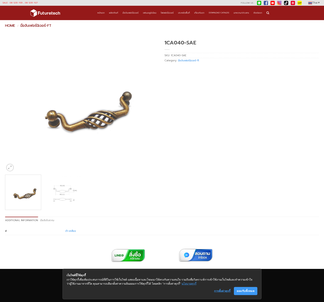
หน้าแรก (101, 12)
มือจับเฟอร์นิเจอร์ (131, 12)
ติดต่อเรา (257, 12)
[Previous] (12, 105)
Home (10, 25)
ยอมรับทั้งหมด (245, 291)
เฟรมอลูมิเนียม (149, 12)
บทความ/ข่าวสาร (241, 12)
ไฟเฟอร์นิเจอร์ (167, 12)
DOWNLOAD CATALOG (219, 12)
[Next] (152, 105)
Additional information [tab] (21, 220)
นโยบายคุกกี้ (189, 283)
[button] (267, 13)
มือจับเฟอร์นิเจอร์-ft (35, 25)
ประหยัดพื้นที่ (184, 12)
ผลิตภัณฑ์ (113, 12)
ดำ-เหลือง (70, 231)
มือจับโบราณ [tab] (47, 220)
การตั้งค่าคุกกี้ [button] (222, 291)
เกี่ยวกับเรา (199, 12)
